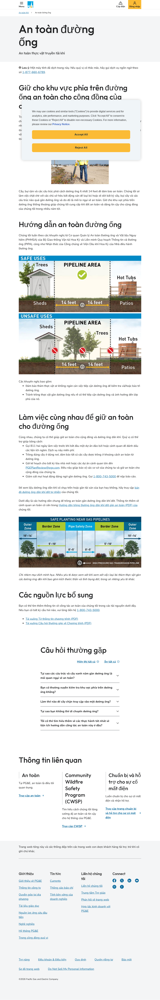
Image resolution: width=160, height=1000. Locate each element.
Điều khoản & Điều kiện (52, 959)
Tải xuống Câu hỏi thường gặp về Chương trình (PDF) (58, 623)
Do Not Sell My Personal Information (71, 969)
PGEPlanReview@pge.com (43, 468)
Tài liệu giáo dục (29, 906)
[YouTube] (137, 880)
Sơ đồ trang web (29, 969)
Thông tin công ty (30, 888)
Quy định (80, 959)
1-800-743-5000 (104, 476)
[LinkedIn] (129, 880)
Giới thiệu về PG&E (30, 881)
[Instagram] (114, 887)
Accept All (81, 134)
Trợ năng (24, 959)
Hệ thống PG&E (28, 931)
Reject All (81, 147)
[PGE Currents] (122, 887)
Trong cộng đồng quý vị (33, 938)
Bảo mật (127, 959)
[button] (22, 4)
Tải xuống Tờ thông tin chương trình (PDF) (52, 619)
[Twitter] (122, 880)
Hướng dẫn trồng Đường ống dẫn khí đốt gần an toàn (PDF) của (98, 505)
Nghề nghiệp (27, 924)
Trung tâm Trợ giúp (93, 893)
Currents (55, 881)
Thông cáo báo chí (61, 888)
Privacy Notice (61, 124)
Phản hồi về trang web (95, 899)
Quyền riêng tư (104, 959)
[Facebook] (114, 880)
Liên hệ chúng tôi (91, 886)
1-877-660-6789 (33, 72)
